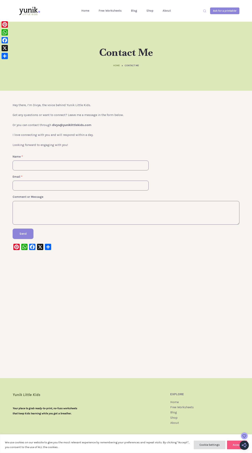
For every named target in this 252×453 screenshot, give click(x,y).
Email (17, 176)
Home (85, 10)
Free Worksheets (110, 10)
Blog (134, 10)
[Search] (204, 10)
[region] (126, 443)
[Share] (5, 56)
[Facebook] (5, 40)
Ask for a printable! (224, 10)
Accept (237, 444)
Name (18, 156)
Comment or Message (28, 197)
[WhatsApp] (5, 32)
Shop (149, 10)
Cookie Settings (209, 444)
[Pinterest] (5, 24)
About (167, 10)
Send (23, 233)
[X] (5, 48)
